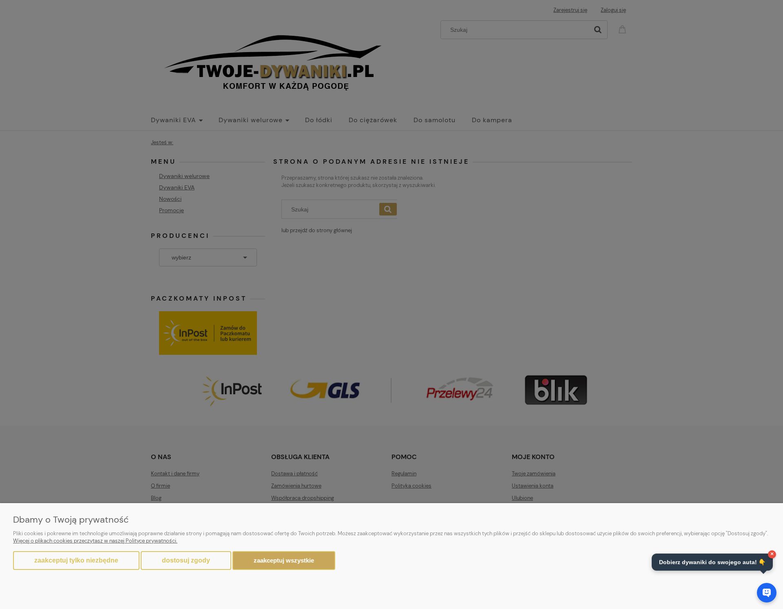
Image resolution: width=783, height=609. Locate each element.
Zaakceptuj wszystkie (284, 560)
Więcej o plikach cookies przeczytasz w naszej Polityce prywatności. (95, 540)
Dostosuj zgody (186, 560)
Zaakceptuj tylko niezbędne (76, 560)
